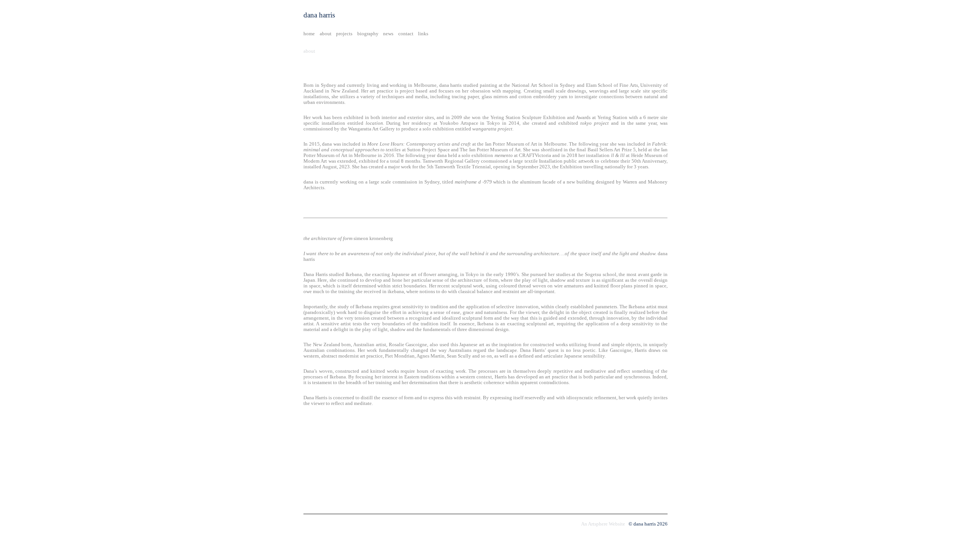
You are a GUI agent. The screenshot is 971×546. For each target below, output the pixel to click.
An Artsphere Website (603, 524)
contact (405, 33)
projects (344, 33)
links (423, 33)
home (309, 33)
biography (368, 33)
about (326, 33)
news (388, 33)
